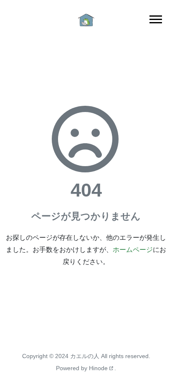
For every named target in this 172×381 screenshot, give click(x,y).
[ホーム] (86, 19)
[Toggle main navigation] (155, 19)
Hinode (99, 368)
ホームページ (133, 249)
